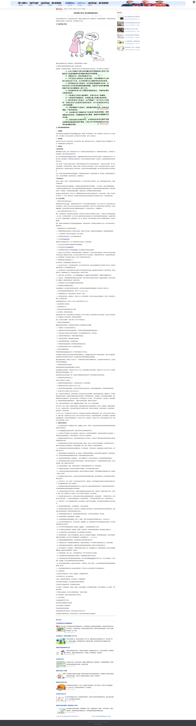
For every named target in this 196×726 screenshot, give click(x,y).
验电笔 (81, 425)
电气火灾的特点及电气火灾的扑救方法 (69, 716)
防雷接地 (74, 8)
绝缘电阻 (92, 558)
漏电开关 (64, 362)
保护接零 (113, 213)
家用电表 (63, 430)
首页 (57, 11)
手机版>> (101, 16)
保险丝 (75, 173)
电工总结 (79, 8)
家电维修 (83, 8)
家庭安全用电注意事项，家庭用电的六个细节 (67, 705)
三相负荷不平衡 (89, 354)
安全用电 (70, 8)
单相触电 (69, 247)
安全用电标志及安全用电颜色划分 (64, 623)
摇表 (62, 560)
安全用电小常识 (60, 659)
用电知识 (60, 11)
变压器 (75, 573)
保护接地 (76, 223)
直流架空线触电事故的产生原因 (103, 716)
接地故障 (76, 249)
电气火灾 (90, 249)
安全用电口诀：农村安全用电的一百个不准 (66, 636)
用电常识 (66, 8)
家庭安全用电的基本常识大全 (63, 647)
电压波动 (58, 193)
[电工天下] (60, 9)
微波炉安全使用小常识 (61, 682)
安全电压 (60, 600)
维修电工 (76, 133)
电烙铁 (81, 526)
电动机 (101, 277)
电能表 (79, 156)
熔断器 (75, 403)
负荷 (101, 448)
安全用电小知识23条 (61, 693)
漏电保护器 (66, 239)
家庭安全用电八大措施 (61, 670)
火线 (69, 201)
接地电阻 (80, 275)
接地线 (87, 275)
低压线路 (69, 156)
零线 (68, 203)
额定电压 (66, 352)
